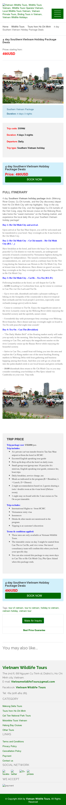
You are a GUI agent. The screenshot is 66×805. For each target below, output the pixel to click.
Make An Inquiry (33, 620)
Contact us (8, 760)
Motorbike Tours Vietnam (15, 720)
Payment (7, 755)
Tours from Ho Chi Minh (39, 26)
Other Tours (8, 729)
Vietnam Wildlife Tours (31, 687)
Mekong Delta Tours (12, 706)
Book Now (34, 179)
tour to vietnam (32, 607)
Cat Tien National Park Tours (17, 715)
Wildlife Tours (18, 26)
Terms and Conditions (13, 741)
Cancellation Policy (12, 750)
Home (5, 26)
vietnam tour (25, 610)
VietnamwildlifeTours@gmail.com (33, 681)
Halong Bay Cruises (12, 725)
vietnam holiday (10, 610)
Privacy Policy (10, 746)
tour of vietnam (16, 607)
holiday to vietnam (50, 607)
